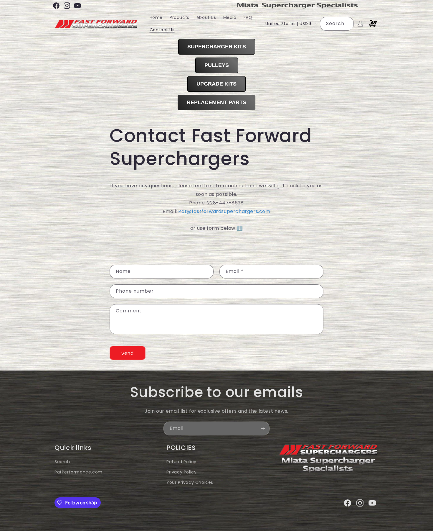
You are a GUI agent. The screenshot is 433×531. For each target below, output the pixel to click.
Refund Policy (181, 462)
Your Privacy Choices (189, 482)
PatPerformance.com (78, 472)
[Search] (347, 23)
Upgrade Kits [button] (216, 84)
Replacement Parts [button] (216, 102)
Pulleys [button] (216, 65)
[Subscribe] (262, 428)
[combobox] (336, 23)
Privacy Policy (181, 472)
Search (62, 462)
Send (127, 353)
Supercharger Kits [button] (216, 47)
